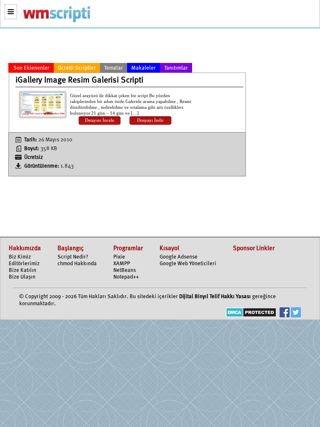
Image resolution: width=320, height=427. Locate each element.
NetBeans (124, 270)
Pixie (119, 257)
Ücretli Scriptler (77, 68)
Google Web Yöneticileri (188, 263)
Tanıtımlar (176, 68)
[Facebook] (285, 313)
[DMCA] (251, 313)
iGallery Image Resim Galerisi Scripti (79, 80)
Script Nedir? (73, 257)
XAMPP (121, 263)
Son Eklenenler (31, 68)
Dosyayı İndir (150, 120)
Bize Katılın (22, 270)
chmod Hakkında (77, 263)
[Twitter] (296, 313)
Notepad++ (126, 277)
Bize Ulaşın (22, 277)
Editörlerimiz (24, 263)
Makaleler (143, 68)
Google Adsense (179, 257)
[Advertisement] (127, 47)
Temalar (113, 68)
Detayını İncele (99, 120)
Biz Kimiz (20, 257)
